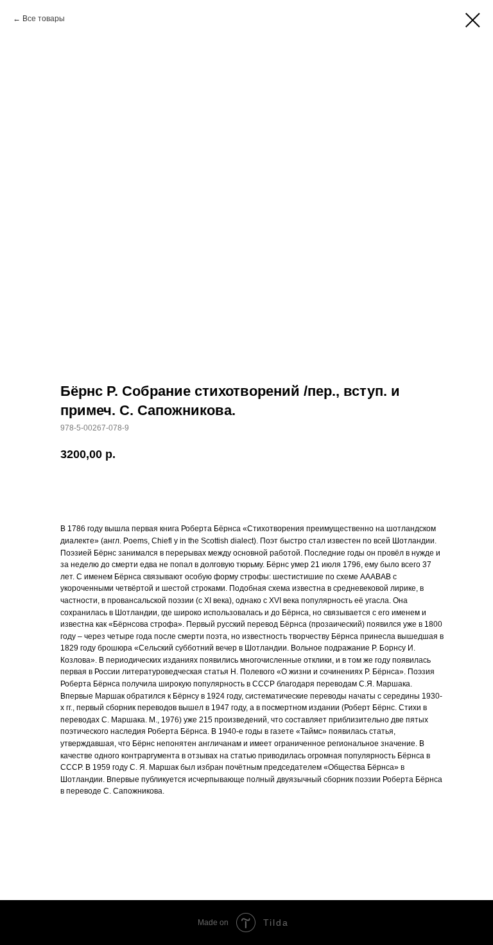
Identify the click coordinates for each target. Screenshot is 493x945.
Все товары (43, 18)
